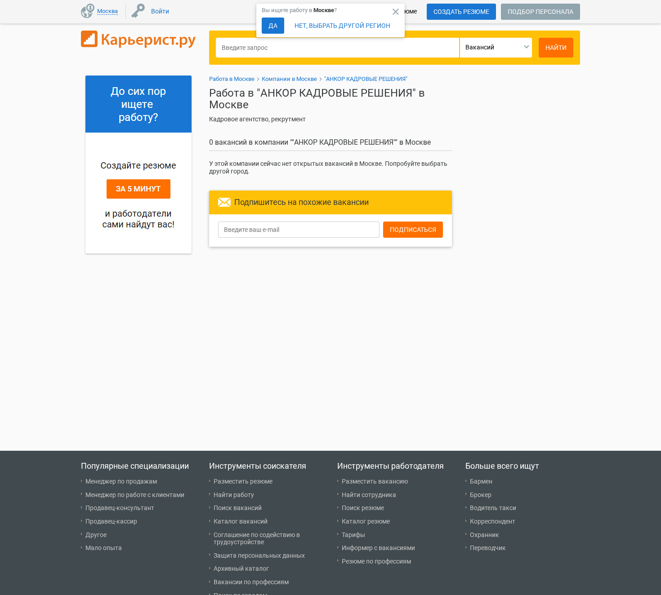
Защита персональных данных (259, 555)
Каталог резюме (366, 521)
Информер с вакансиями (378, 547)
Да (272, 25)
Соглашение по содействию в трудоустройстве (257, 538)
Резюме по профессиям (376, 561)
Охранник (484, 534)
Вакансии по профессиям (251, 582)
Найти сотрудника (369, 494)
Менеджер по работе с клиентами (134, 494)
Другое (96, 534)
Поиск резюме (363, 507)
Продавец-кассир (111, 521)
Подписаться (413, 229)
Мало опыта (103, 547)
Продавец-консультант (119, 507)
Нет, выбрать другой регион (342, 25)
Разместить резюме (243, 481)
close (395, 11)
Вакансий (479, 47)
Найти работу (234, 494)
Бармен (481, 481)
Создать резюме (461, 11)
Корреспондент (492, 521)
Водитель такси (493, 507)
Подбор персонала (540, 11)
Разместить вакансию (375, 481)
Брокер (480, 494)
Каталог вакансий (241, 521)
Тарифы (353, 534)
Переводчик (488, 547)
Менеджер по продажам (121, 481)
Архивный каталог (241, 568)
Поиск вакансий (238, 507)
